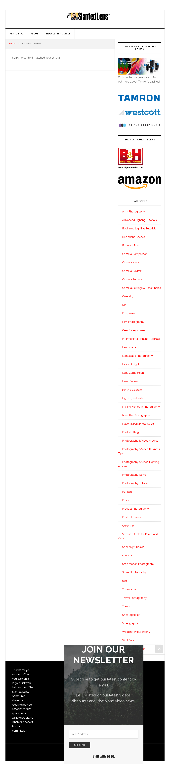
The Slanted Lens (88, 19)
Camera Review (131, 271)
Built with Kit (104, 756)
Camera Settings (132, 279)
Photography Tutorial (135, 483)
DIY (124, 304)
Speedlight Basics (133, 547)
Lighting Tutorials (132, 398)
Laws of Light (130, 364)
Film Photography (133, 321)
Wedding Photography (136, 631)
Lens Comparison (133, 372)
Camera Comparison (134, 254)
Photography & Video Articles (140, 440)
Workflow (128, 640)
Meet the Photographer (136, 415)
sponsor (127, 555)
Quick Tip (128, 525)
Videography (130, 623)
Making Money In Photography (141, 406)
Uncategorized (131, 614)
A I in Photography (133, 211)
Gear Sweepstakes (133, 330)
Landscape (129, 347)
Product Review (132, 517)
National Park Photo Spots (138, 423)
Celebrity (127, 296)
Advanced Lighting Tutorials (139, 220)
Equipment (129, 313)
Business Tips (130, 245)
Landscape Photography (137, 355)
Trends (126, 606)
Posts (125, 500)
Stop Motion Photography (138, 564)
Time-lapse (129, 589)
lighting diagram (132, 389)
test (124, 580)
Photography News (134, 474)
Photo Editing (130, 432)
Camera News (130, 262)
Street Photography (134, 572)
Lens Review (130, 381)
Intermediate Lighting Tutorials (141, 338)
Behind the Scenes (133, 237)
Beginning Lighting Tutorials (139, 228)
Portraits (127, 491)
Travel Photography (134, 597)
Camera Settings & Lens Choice (141, 287)
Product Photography (135, 508)
